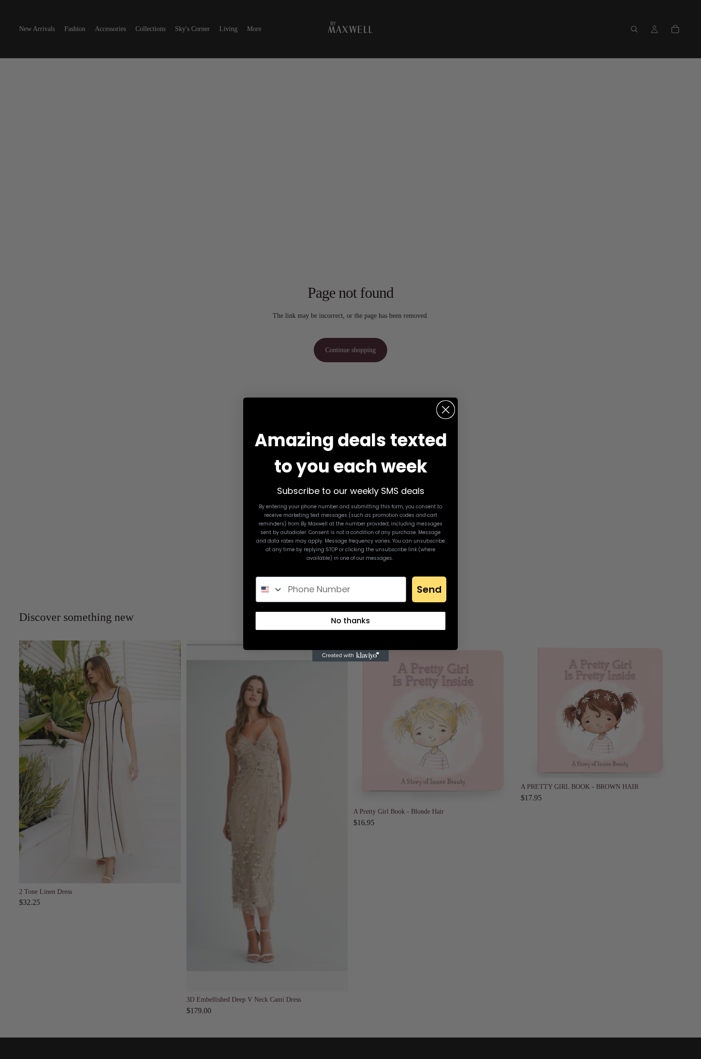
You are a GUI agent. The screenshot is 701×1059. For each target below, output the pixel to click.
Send (429, 589)
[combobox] (269, 589)
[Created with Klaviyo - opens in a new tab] (350, 655)
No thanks (350, 620)
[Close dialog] (445, 409)
